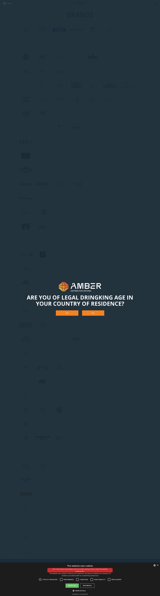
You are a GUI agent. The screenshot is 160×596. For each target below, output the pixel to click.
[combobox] (154, 565)
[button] (80, 590)
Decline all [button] (87, 585)
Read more (95, 576)
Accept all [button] (72, 585)
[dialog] (80, 579)
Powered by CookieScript (80, 594)
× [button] (157, 565)
